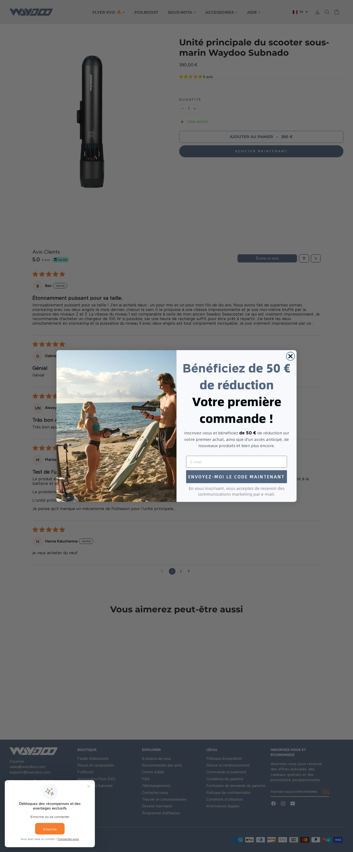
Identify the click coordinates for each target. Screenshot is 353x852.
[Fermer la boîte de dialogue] (290, 356)
